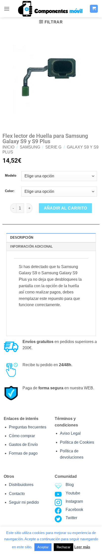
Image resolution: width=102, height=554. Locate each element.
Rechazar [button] (63, 547)
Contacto (17, 493)
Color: (9, 191)
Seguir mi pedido (24, 502)
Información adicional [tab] (31, 246)
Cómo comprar (22, 436)
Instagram (74, 501)
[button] (7, 8)
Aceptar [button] (43, 547)
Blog (70, 485)
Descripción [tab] (21, 237)
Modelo (10, 175)
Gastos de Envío (23, 444)
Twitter (71, 518)
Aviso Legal (70, 433)
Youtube (73, 493)
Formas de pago (23, 453)
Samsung (30, 147)
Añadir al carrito (65, 208)
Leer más (82, 547)
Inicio (8, 147)
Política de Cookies (77, 442)
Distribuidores (21, 485)
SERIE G (53, 147)
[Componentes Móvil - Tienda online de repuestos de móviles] (50, 8)
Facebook (74, 509)
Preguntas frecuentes (27, 427)
